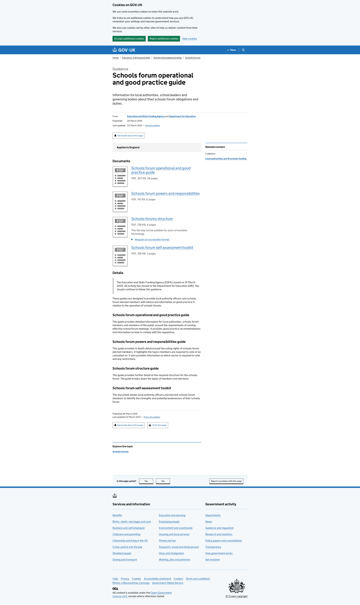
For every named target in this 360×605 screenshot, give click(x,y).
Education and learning (172, 515)
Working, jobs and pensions (174, 559)
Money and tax (167, 540)
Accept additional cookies (129, 38)
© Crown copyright (237, 596)
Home (115, 57)
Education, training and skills (136, 57)
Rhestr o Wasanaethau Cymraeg (130, 582)
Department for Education (182, 116)
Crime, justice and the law (127, 546)
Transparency (213, 546)
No (166, 481)
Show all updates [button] (152, 417)
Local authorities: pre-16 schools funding (225, 158)
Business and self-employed (128, 528)
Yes (149, 481)
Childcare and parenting (126, 534)
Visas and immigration (171, 553)
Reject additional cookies (163, 38)
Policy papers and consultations (223, 540)
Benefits (117, 515)
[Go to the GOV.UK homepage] (123, 50)
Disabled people (121, 553)
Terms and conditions (198, 578)
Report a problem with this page (226, 481)
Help (115, 578)
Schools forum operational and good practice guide (161, 170)
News (208, 521)
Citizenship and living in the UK (130, 540)
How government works (219, 553)
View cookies (189, 38)
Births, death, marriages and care (131, 521)
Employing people (169, 521)
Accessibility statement (157, 578)
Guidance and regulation (219, 528)
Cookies (136, 578)
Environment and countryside (176, 528)
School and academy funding (168, 57)
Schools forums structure (152, 218)
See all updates (152, 125)
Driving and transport (124, 559)
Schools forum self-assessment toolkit (162, 247)
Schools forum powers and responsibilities (165, 193)
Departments (213, 515)
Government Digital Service (167, 582)
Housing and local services (174, 534)
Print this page (159, 425)
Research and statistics (218, 534)
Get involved (212, 559)
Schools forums (192, 57)
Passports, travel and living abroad (179, 546)
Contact (178, 578)
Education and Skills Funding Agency (146, 116)
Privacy (125, 578)
